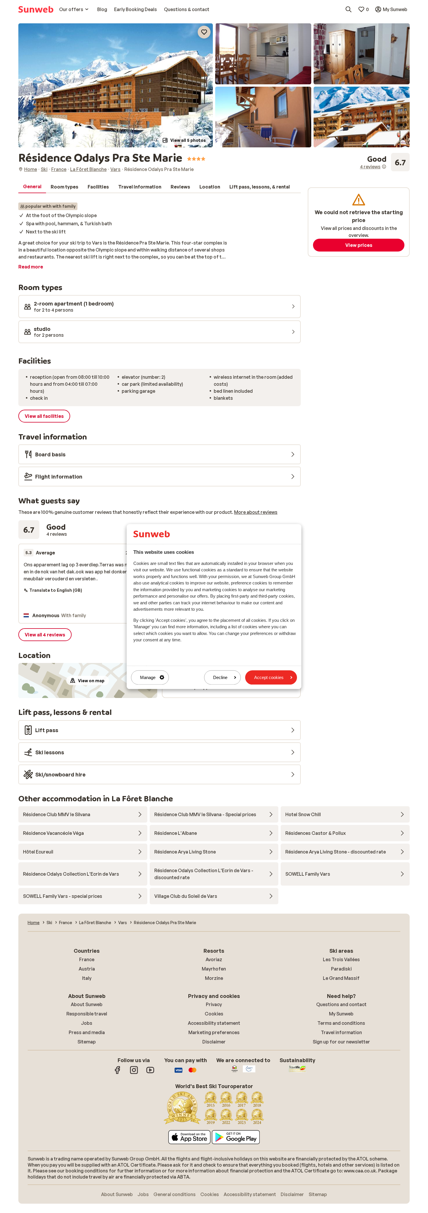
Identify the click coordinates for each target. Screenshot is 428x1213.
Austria (87, 969)
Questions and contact (341, 1004)
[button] (115, 85)
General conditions (174, 1194)
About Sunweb (86, 1004)
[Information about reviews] (384, 166)
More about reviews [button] (255, 512)
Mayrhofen (214, 969)
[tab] (32, 186)
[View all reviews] (385, 162)
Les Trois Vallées (341, 959)
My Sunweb (341, 1014)
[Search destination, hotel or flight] (348, 9)
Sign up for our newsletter (341, 1042)
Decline (220, 677)
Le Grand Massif (341, 978)
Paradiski (341, 969)
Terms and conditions (341, 1023)
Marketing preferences (214, 1032)
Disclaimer (214, 1042)
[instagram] (134, 1073)
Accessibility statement (214, 1023)
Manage (147, 677)
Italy (86, 978)
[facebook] (117, 1073)
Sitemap (86, 1042)
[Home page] (35, 9)
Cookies (214, 1014)
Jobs (86, 1023)
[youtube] (150, 1073)
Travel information (341, 1032)
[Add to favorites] (204, 32)
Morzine (214, 978)
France (86, 959)
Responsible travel (86, 1014)
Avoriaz (214, 959)
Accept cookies (269, 677)
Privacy (214, 1004)
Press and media (87, 1032)
